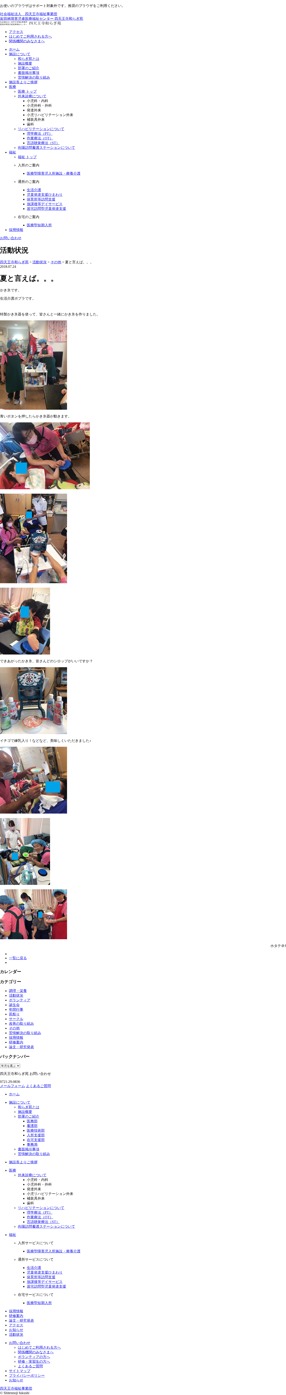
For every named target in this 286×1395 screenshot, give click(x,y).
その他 (14, 1028)
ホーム (14, 49)
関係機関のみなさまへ (27, 41)
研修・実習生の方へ (34, 1361)
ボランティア (19, 1000)
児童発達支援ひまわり (45, 194)
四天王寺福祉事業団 (16, 1388)
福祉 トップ (27, 157)
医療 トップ (27, 91)
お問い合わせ (10, 238)
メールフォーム (12, 1086)
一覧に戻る (18, 958)
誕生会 (14, 1005)
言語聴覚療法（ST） (43, 143)
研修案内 (16, 1042)
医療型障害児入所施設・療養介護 (53, 173)
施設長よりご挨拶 (23, 82)
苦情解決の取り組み (34, 77)
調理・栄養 (18, 991)
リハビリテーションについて (41, 129)
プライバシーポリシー (27, 1375)
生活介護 (34, 190)
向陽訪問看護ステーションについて (46, 147)
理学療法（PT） (40, 133)
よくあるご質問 (38, 1086)
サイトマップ (19, 1371)
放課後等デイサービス (45, 204)
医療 (12, 87)
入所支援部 (36, 1135)
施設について (19, 54)
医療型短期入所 (39, 225)
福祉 (12, 152)
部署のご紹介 (28, 68)
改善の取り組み (21, 1023)
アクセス (16, 32)
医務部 (32, 1121)
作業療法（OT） (40, 138)
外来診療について (32, 96)
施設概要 (25, 63)
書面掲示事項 (28, 73)
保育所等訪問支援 (41, 199)
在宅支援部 (36, 1140)
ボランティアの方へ (34, 1357)
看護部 (32, 1126)
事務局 (32, 1144)
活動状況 (16, 995)
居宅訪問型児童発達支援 (46, 209)
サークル (16, 1019)
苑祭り (14, 1014)
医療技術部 (36, 1130)
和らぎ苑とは (28, 59)
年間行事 (16, 1009)
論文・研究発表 (21, 1047)
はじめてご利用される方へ (30, 36)
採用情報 (16, 230)
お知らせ (16, 1330)
